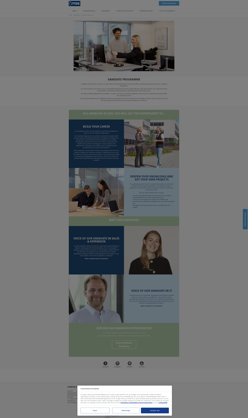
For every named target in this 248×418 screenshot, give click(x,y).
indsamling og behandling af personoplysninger (136, 403)
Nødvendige (126, 410)
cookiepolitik (162, 403)
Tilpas (95, 410)
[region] (124, 401)
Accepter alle (155, 410)
